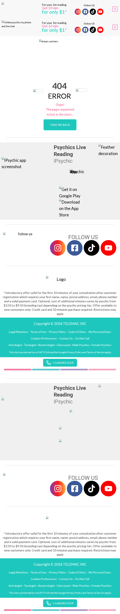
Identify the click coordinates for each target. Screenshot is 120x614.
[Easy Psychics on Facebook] (85, 12)
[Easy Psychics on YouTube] (100, 12)
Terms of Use (38, 332)
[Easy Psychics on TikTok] (93, 12)
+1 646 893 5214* (63, 362)
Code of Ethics (77, 332)
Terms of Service (96, 352)
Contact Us (66, 338)
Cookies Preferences (44, 338)
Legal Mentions (18, 332)
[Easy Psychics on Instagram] (78, 12)
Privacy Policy (57, 332)
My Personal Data (99, 332)
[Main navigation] (115, 9)
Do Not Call (82, 338)
